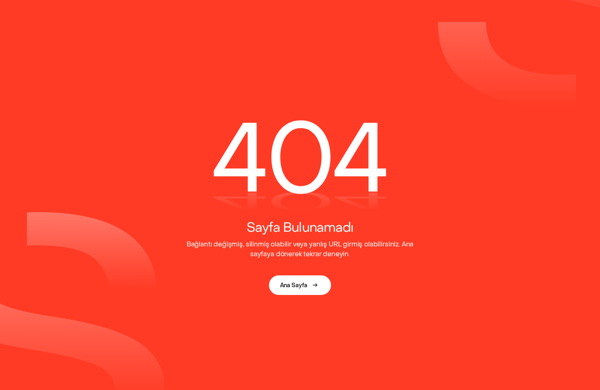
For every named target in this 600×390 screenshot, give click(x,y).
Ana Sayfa (293, 285)
